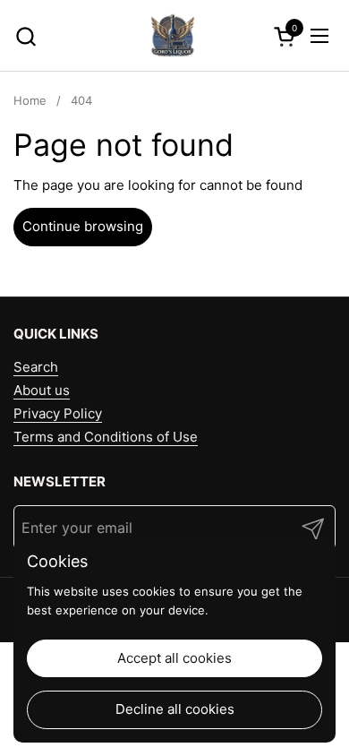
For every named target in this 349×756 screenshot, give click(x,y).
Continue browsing (82, 226)
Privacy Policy (57, 413)
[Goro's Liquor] (173, 36)
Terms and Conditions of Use (105, 436)
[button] (25, 36)
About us (41, 390)
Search (35, 366)
